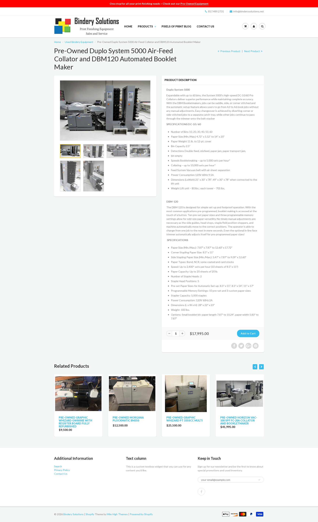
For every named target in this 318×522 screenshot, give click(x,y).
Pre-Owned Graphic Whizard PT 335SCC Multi (179, 419)
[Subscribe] (259, 480)
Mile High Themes (117, 514)
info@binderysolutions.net (248, 11)
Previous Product (230, 51)
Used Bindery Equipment (79, 41)
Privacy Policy (62, 470)
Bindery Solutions (73, 514)
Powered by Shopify (141, 514)
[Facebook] (201, 491)
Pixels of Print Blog (176, 26)
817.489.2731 (216, 11)
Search (58, 466)
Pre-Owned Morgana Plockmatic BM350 (123, 419)
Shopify (90, 514)
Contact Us (205, 26)
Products (145, 26)
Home (128, 26)
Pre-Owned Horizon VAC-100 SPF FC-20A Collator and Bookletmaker (233, 420)
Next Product (252, 51)
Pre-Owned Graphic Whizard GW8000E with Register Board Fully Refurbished (70, 422)
